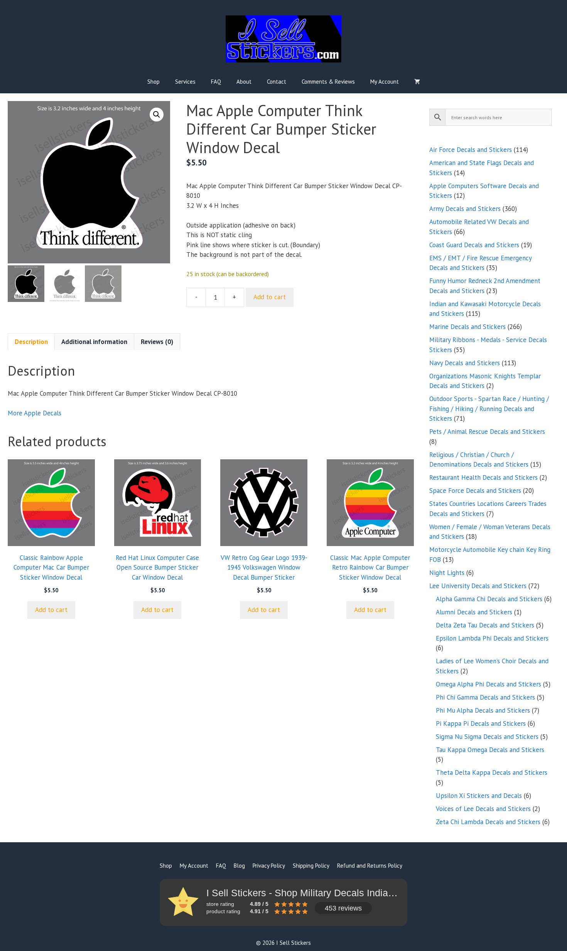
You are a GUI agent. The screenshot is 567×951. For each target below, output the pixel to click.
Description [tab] (31, 341)
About (243, 81)
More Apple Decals (34, 413)
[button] (157, 114)
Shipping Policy (311, 865)
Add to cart (269, 297)
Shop (153, 81)
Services (185, 81)
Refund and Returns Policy (369, 865)
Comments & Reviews (328, 81)
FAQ (216, 81)
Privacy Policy (269, 865)
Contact (276, 81)
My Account (384, 81)
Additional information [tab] (94, 341)
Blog (239, 865)
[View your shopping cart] (417, 81)
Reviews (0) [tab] (157, 341)
